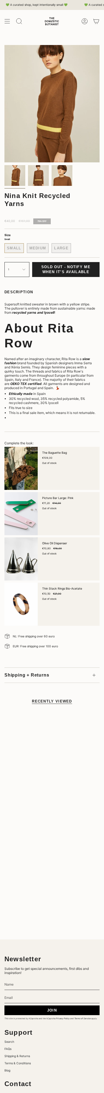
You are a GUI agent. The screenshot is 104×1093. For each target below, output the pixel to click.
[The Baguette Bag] (21, 468)
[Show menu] (7, 21)
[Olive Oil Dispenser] (21, 558)
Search (9, 1042)
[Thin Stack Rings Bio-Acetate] (21, 604)
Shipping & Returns (17, 1056)
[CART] (96, 21)
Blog (7, 1070)
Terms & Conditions (17, 1063)
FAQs (7, 1049)
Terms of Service (82, 1018)
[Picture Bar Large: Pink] (21, 513)
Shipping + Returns (26, 675)
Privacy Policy (63, 1018)
